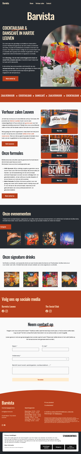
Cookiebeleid (48, 405)
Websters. (58, 414)
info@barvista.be (7, 411)
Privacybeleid (49, 402)
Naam (14, 346)
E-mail (44, 346)
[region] (59, 122)
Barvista (8, 403)
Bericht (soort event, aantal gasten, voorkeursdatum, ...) (31, 365)
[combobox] (40, 359)
